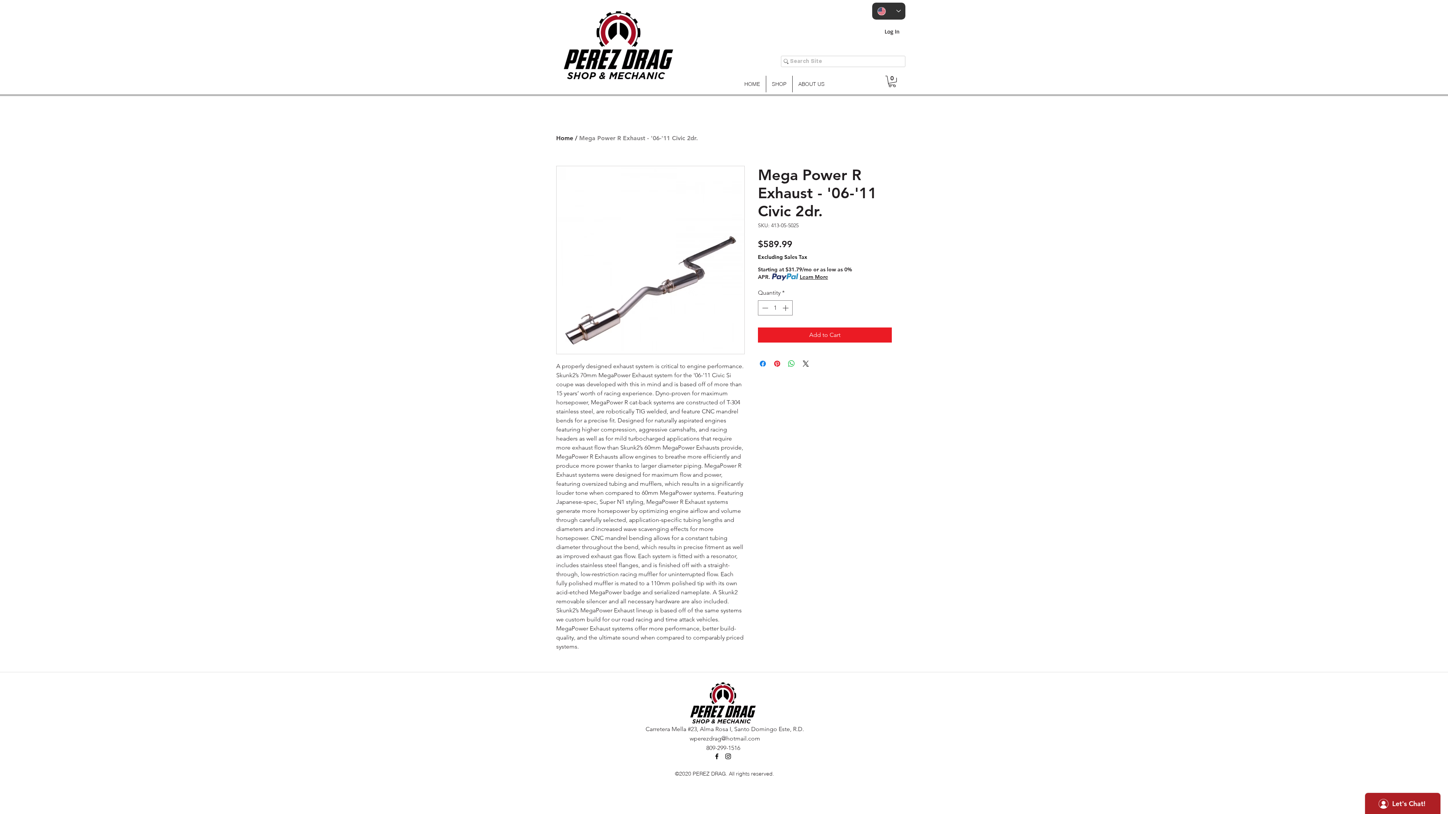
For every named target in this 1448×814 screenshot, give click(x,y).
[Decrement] (764, 308)
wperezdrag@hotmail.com (725, 738)
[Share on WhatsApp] (791, 363)
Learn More (814, 277)
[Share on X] (805, 363)
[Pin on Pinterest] (777, 363)
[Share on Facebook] (762, 363)
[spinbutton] (775, 308)
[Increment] (786, 308)
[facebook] (717, 756)
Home (564, 138)
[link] (892, 81)
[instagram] (728, 756)
